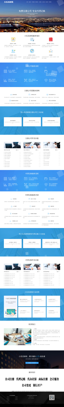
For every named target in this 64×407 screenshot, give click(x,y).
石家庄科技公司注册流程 (8, 152)
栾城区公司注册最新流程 (8, 155)
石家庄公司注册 (38, 406)
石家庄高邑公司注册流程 (27, 158)
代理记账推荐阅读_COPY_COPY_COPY (10, 275)
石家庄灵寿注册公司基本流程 (28, 163)
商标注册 (8, 398)
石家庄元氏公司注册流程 (27, 166)
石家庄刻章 (28, 406)
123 (5, 160)
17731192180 (32, 398)
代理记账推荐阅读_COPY (8, 280)
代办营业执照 (34, 406)
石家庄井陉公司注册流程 (27, 155)
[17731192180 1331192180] (11, 1)
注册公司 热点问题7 (7, 166)
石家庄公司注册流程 (7, 158)
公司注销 (8, 399)
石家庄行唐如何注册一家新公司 (28, 160)
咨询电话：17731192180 (32, 362)
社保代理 (16, 399)
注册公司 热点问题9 (7, 163)
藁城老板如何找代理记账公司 (28, 152)
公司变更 (16, 398)
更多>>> (18, 271)
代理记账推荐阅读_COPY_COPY (9, 278)
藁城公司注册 (31, 406)
